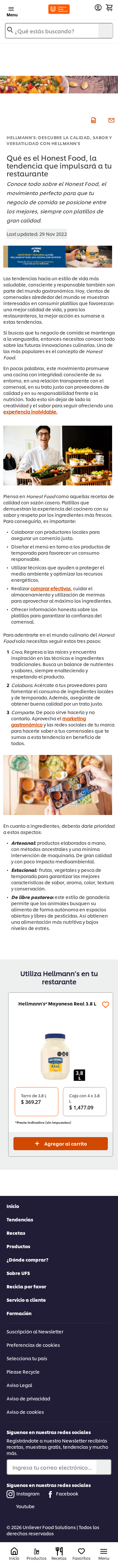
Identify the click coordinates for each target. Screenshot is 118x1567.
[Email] (111, 119)
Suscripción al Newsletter (35, 1331)
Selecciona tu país (27, 1358)
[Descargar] (92, 119)
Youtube (25, 1506)
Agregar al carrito (65, 1143)
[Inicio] (14, 1551)
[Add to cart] (109, 7)
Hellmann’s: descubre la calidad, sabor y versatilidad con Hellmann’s (59, 140)
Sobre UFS (18, 1273)
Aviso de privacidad (28, 1398)
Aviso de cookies (25, 1412)
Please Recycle (23, 1371)
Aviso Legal (19, 1385)
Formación (19, 1313)
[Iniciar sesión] (98, 7)
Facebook (67, 1493)
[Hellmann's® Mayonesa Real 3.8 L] (60, 1056)
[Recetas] (59, 1551)
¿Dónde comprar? (28, 1259)
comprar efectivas (50, 588)
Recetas (16, 1233)
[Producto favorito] (105, 1004)
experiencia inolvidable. (30, 411)
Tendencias (20, 1219)
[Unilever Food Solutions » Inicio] (59, 9)
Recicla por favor (26, 1286)
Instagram (28, 1493)
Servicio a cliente (26, 1300)
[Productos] (36, 1551)
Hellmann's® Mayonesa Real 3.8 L (57, 1003)
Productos (18, 1246)
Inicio (13, 1206)
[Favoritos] (81, 1551)
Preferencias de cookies (33, 1345)
